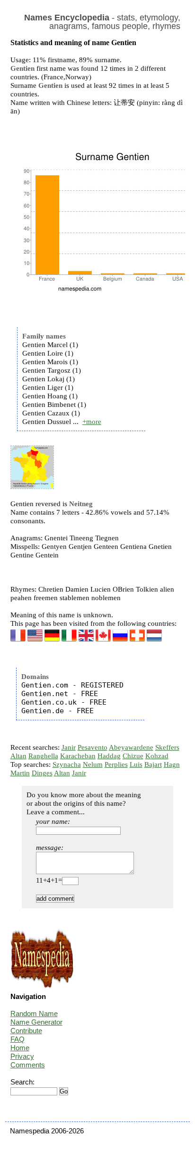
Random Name (34, 1013)
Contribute (26, 1031)
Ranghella (43, 756)
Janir (69, 747)
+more (91, 421)
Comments (27, 1065)
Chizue (133, 756)
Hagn (172, 764)
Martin (20, 773)
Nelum (93, 764)
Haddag (109, 756)
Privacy (22, 1056)
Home (19, 1048)
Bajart (153, 764)
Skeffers (167, 747)
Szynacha (67, 764)
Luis (136, 764)
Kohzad (156, 756)
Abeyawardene (131, 747)
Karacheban (78, 756)
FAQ (17, 1039)
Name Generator (36, 1022)
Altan (18, 756)
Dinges (42, 773)
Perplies (116, 764)
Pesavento (92, 747)
